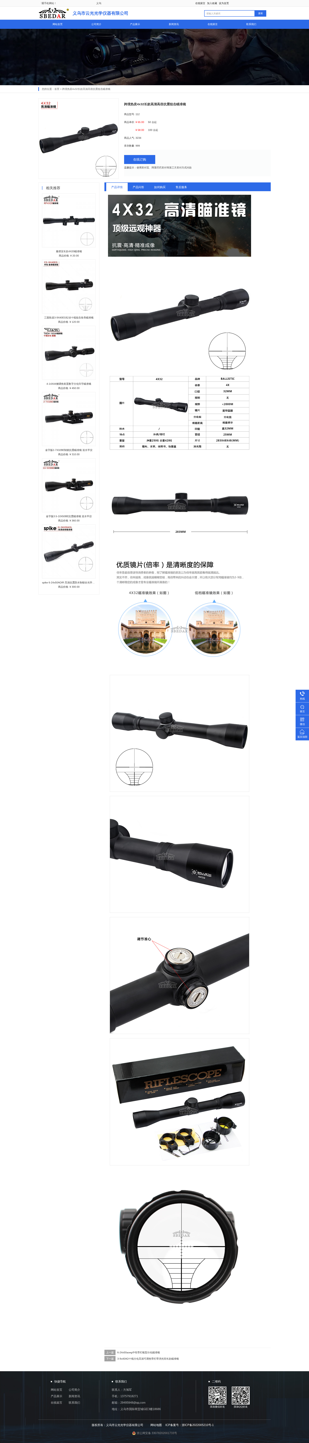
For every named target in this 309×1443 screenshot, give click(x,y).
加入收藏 (212, 3)
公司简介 (96, 24)
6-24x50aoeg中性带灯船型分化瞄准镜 (138, 1352)
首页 (56, 89)
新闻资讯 (174, 24)
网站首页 (58, 24)
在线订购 (139, 159)
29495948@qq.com (132, 1402)
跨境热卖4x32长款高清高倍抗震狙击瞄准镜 (86, 89)
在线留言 (200, 3)
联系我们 (251, 24)
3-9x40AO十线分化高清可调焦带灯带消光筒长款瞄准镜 (148, 1358)
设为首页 (224, 3)
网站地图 (156, 1425)
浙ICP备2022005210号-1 (198, 1425)
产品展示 (135, 24)
